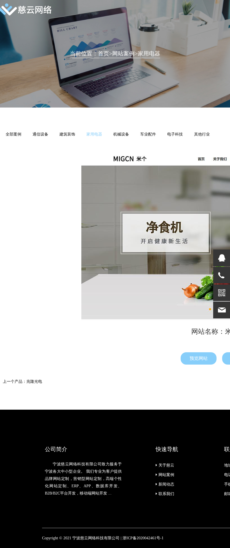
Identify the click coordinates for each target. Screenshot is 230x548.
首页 (103, 53)
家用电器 (149, 53)
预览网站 (199, 358)
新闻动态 (166, 484)
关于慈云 (166, 465)
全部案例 (13, 134)
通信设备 (40, 134)
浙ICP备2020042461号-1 (143, 538)
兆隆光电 (34, 381)
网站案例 (123, 53)
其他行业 (202, 134)
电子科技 (175, 134)
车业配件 (148, 134)
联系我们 (166, 494)
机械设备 (121, 134)
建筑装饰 (67, 134)
